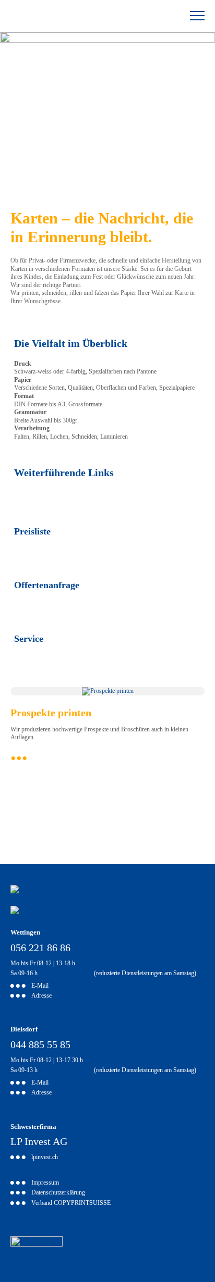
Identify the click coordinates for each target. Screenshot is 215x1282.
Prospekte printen (50, 712)
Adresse (41, 996)
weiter (107, 758)
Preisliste (32, 531)
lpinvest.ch (44, 1157)
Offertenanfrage (46, 585)
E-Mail (40, 986)
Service (28, 638)
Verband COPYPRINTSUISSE (71, 1203)
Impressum (45, 1183)
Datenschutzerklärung (58, 1193)
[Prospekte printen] (108, 690)
